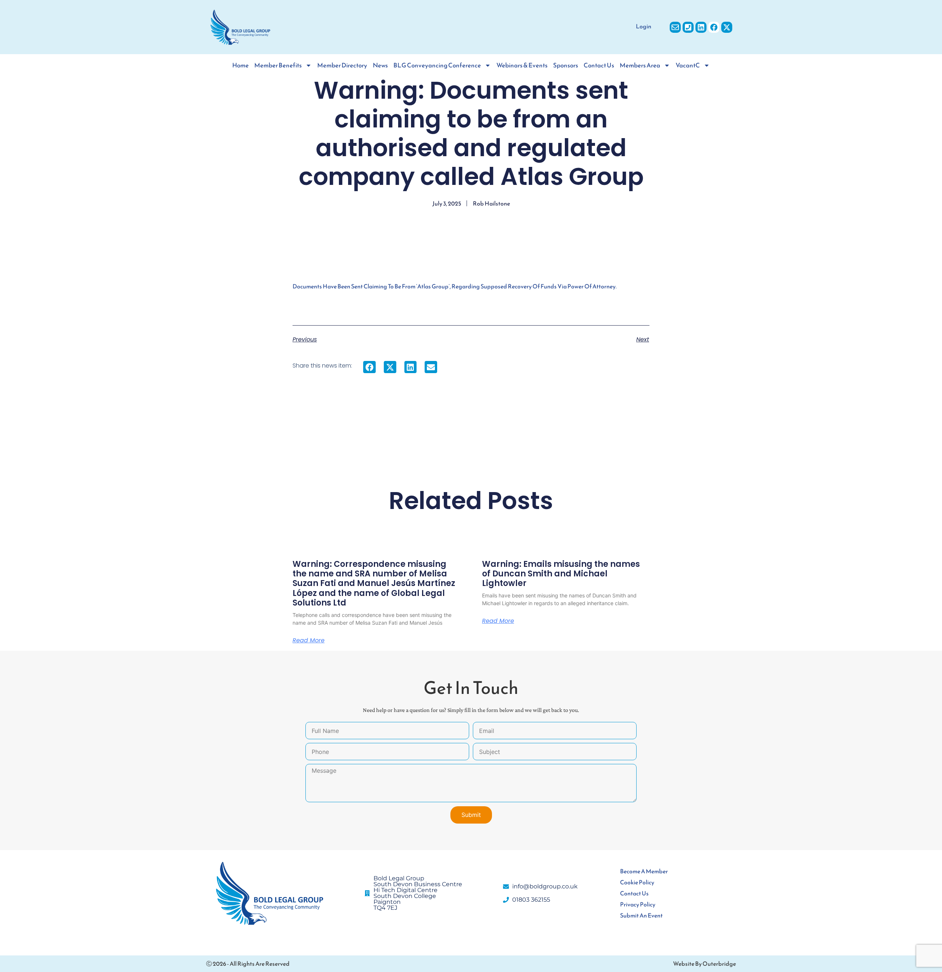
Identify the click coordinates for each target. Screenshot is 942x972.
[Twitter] (726, 27)
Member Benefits (278, 65)
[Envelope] (675, 27)
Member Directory (342, 65)
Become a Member (644, 871)
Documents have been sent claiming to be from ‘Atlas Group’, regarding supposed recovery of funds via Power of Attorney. (455, 286)
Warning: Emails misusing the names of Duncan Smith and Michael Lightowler (561, 573)
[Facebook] (713, 27)
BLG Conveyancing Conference (437, 65)
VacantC (688, 65)
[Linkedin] (700, 27)
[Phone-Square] (688, 27)
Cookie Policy (637, 882)
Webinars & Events (522, 65)
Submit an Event (641, 915)
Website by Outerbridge (704, 963)
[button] (369, 367)
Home (240, 65)
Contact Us (599, 65)
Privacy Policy (637, 904)
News (380, 65)
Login (643, 26)
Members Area (640, 65)
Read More (309, 640)
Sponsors (565, 65)
